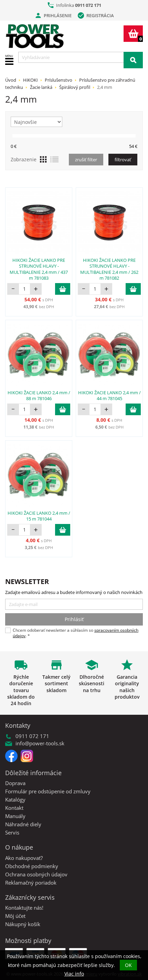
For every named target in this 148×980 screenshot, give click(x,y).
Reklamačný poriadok (30, 882)
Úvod (10, 80)
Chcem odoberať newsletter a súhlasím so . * (75, 633)
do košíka (62, 289)
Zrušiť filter (86, 159)
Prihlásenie (53, 15)
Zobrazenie (23, 159)
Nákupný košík (22, 924)
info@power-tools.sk (39, 743)
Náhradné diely (23, 824)
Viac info (74, 973)
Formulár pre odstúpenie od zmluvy (48, 791)
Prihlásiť (74, 619)
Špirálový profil (74, 87)
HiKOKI (30, 80)
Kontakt (14, 807)
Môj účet (15, 915)
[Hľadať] (133, 60)
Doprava (15, 783)
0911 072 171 (88, 5)
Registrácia (95, 15)
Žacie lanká (41, 87)
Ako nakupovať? (24, 857)
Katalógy (15, 799)
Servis (12, 832)
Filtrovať (123, 159)
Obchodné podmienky (31, 866)
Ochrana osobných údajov (36, 874)
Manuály (15, 816)
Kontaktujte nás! (24, 907)
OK (128, 965)
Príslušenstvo (58, 80)
